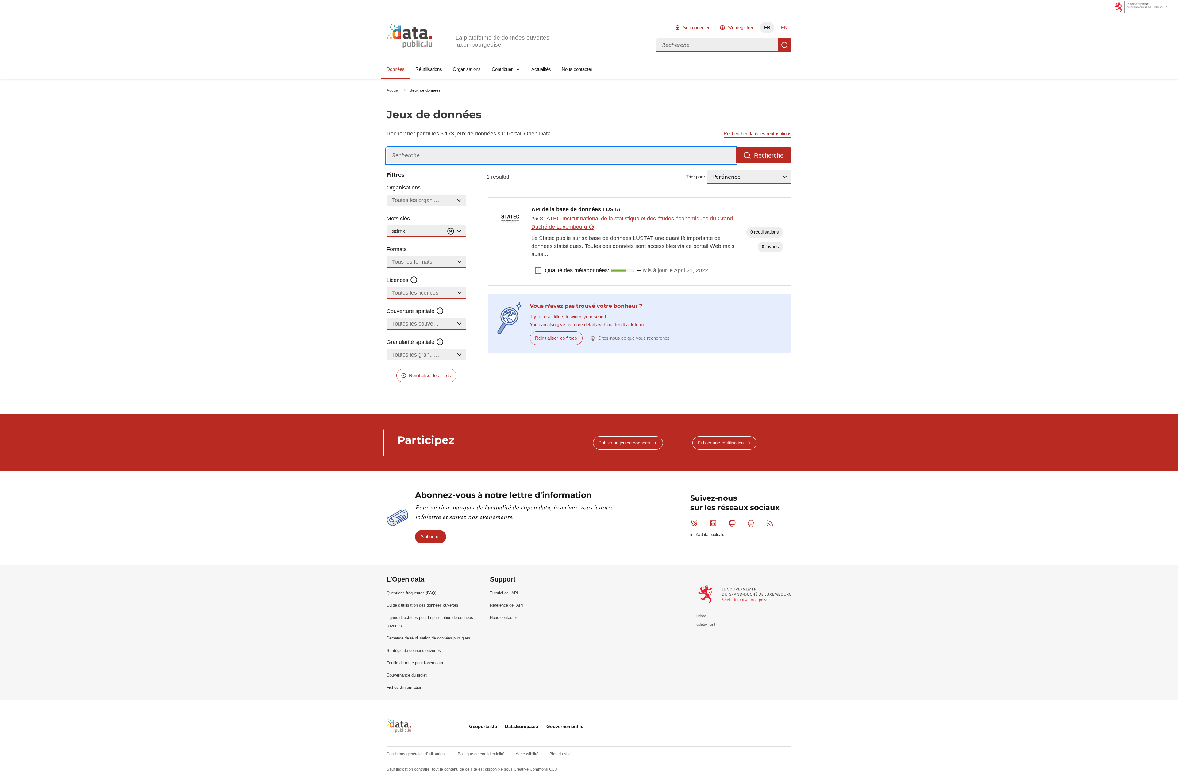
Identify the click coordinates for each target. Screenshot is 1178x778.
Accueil (394, 90)
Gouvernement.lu (564, 726)
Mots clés (398, 218)
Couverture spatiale (411, 311)
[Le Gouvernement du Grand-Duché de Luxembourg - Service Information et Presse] (745, 594)
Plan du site (560, 754)
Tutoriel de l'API (504, 593)
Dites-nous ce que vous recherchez (634, 338)
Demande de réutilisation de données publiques (428, 638)
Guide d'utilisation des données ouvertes (422, 605)
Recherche (784, 45)
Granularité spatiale (411, 342)
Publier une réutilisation (721, 442)
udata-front (705, 624)
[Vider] (451, 231)
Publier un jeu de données (624, 442)
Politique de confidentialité (482, 754)
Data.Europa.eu (521, 726)
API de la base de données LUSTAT (577, 209)
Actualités (541, 69)
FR (767, 27)
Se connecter (696, 27)
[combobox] (717, 45)
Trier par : (695, 176)
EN (784, 27)
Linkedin (713, 523)
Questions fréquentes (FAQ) (411, 593)
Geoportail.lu (483, 726)
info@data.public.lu (707, 534)
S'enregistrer (740, 27)
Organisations (467, 69)
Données (396, 69)
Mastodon (732, 523)
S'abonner (431, 536)
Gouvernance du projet (407, 675)
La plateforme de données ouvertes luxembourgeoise (502, 41)
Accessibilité (528, 754)
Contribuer (502, 69)
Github (751, 523)
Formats (397, 249)
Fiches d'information (404, 687)
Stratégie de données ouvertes (414, 650)
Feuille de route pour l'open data (415, 663)
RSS (770, 523)
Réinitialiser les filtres (430, 375)
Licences (398, 280)
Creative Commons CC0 (535, 769)
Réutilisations (428, 69)
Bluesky (694, 523)
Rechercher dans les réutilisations (757, 133)
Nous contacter (577, 69)
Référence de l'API (506, 605)
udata (701, 616)
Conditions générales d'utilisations (417, 754)
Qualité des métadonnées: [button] (538, 270)
